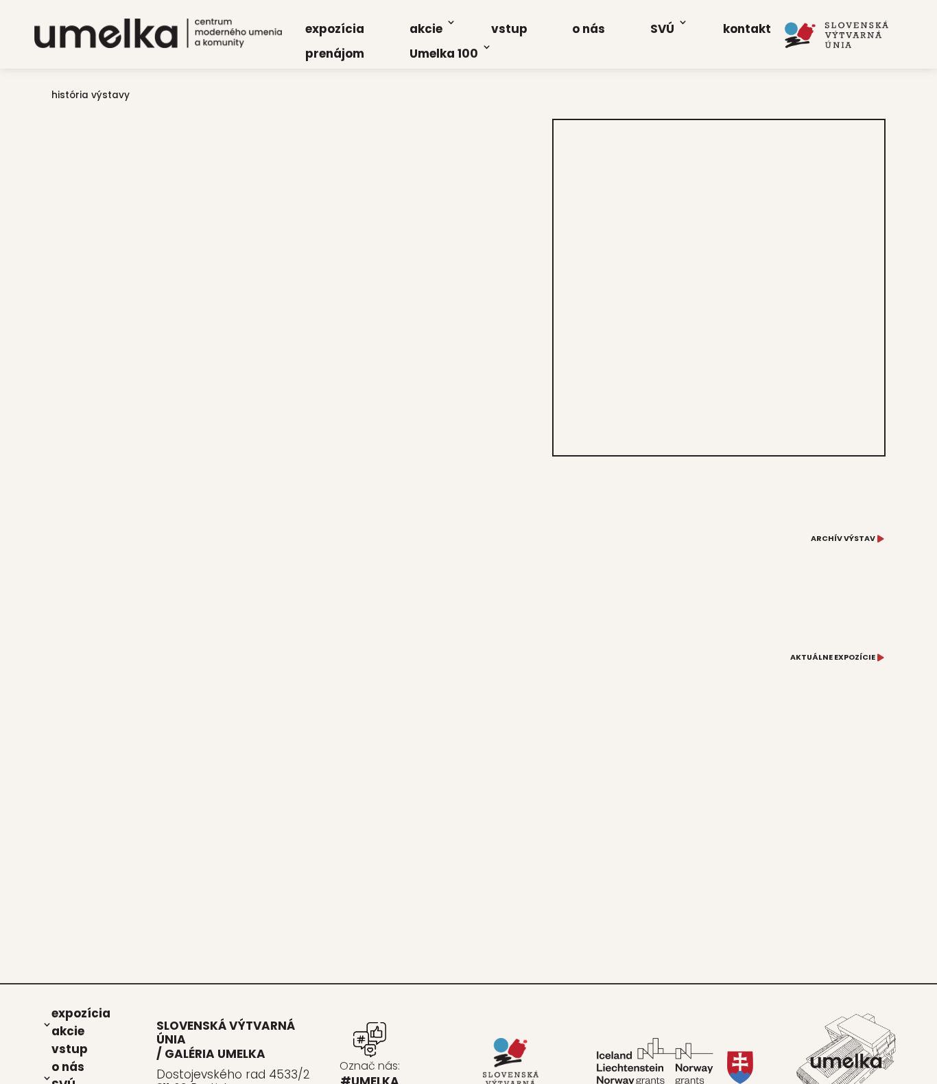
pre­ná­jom (334, 53)
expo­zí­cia (334, 29)
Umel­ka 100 (444, 53)
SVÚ (662, 29)
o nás (588, 29)
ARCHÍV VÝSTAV (843, 538)
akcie (426, 29)
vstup (509, 29)
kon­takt (747, 29)
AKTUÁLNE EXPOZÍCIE (832, 657)
